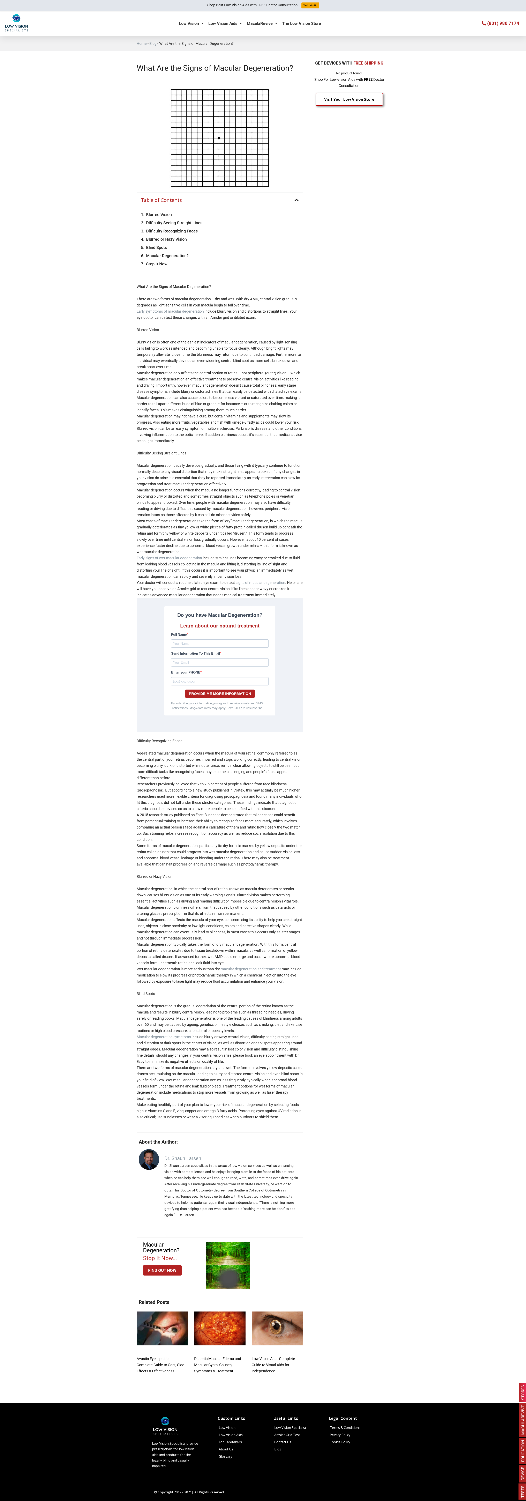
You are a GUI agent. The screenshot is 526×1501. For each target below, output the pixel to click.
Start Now (263, 788)
